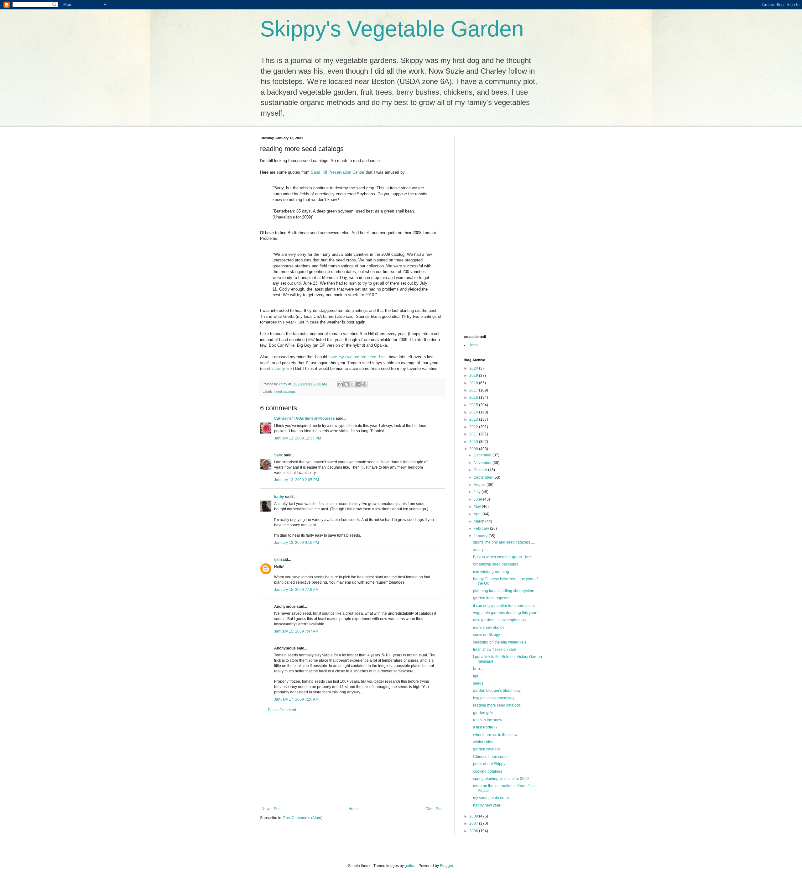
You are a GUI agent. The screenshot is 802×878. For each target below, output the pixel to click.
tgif (475, 676)
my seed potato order (491, 798)
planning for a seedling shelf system (503, 591)
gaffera (411, 866)
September (483, 477)
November (483, 462)
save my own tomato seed (352, 357)
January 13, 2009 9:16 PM (296, 542)
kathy (279, 497)
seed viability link (277, 368)
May (478, 506)
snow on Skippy (486, 635)
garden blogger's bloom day (497, 690)
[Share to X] (352, 384)
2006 (474, 831)
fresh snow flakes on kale (494, 649)
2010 (474, 441)
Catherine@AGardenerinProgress (304, 418)
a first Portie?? (485, 727)
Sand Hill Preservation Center (337, 172)
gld (276, 559)
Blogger (446, 866)
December (483, 455)
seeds (478, 683)
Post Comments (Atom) (302, 818)
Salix (278, 455)
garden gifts (483, 713)
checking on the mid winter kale (500, 642)
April (478, 514)
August (480, 484)
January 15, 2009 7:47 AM (296, 631)
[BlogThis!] (346, 384)
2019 (474, 375)
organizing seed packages (495, 564)
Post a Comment (282, 710)
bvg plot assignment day (493, 698)
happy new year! (487, 805)
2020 (474, 368)
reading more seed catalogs (497, 705)
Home (353, 809)
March (479, 521)
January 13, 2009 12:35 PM (297, 438)
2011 (474, 434)
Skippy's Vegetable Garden (392, 29)
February (482, 528)
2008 (474, 816)
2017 (474, 390)
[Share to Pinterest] (364, 384)
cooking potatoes (487, 771)
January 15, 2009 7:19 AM (296, 589)
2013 (474, 419)
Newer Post (271, 809)
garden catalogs (487, 749)
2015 (474, 405)
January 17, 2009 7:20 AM (296, 699)
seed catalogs (285, 391)
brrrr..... (479, 668)
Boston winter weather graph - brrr (502, 557)
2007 (474, 823)
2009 (474, 449)
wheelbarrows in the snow (495, 735)
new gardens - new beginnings (499, 620)
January (481, 536)
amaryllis (480, 550)
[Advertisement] (352, 759)
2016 (474, 397)
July (478, 492)
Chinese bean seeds (490, 756)
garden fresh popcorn (491, 598)
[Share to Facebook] (358, 384)
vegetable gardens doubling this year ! (505, 613)
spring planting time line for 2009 (501, 778)
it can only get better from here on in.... (505, 605)
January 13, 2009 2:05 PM (296, 480)
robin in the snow (487, 720)
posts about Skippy (489, 764)
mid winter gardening (491, 572)
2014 (474, 412)
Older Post (434, 809)
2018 (474, 383)
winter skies (483, 742)
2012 (474, 427)
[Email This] (340, 384)
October (481, 470)
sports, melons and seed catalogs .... (504, 542)
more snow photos (488, 627)
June (478, 499)
